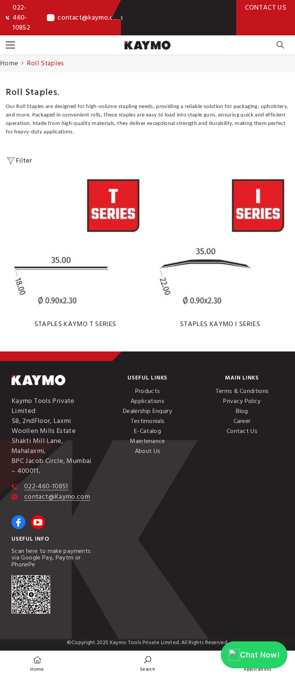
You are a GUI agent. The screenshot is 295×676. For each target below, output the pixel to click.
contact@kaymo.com (90, 17)
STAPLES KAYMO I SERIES (220, 324)
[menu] (10, 45)
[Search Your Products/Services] (280, 45)
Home (9, 63)
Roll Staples (45, 63)
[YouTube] (38, 522)
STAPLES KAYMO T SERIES (75, 324)
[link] (147, 663)
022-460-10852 (21, 17)
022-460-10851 (46, 486)
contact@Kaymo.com (57, 496)
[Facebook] (18, 522)
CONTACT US (265, 7)
